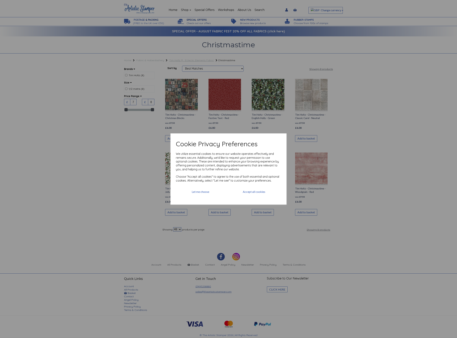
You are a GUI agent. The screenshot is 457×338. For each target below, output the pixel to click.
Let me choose (200, 191)
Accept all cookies (254, 191)
